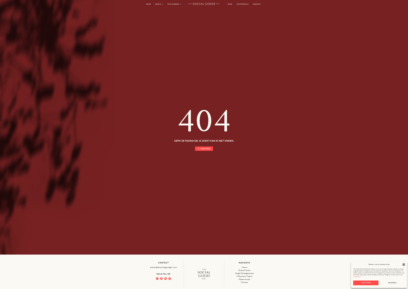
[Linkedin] (161, 278)
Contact (257, 4)
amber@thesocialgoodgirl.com (163, 267)
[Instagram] (157, 278)
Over (230, 4)
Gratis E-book (244, 270)
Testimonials (243, 4)
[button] (404, 265)
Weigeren (392, 283)
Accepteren (366, 283)
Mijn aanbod (173, 4)
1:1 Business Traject (244, 276)
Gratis (158, 4)
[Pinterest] (169, 278)
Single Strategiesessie (244, 273)
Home (148, 4)
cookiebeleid (357, 276)
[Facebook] (165, 278)
